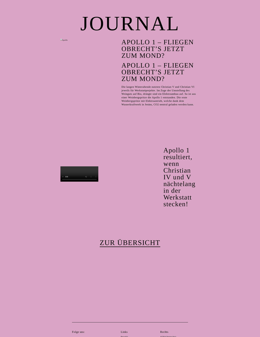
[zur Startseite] (10, 327)
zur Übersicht (130, 243)
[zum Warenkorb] (250, 9)
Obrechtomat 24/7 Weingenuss (250, 327)
